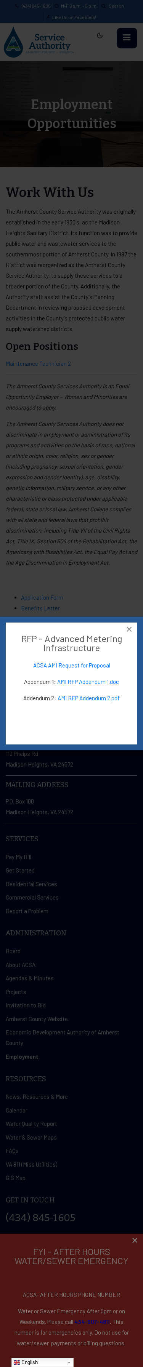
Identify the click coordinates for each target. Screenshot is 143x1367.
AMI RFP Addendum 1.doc (88, 681)
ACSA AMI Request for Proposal (71, 665)
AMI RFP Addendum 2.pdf (89, 698)
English (29, 1362)
